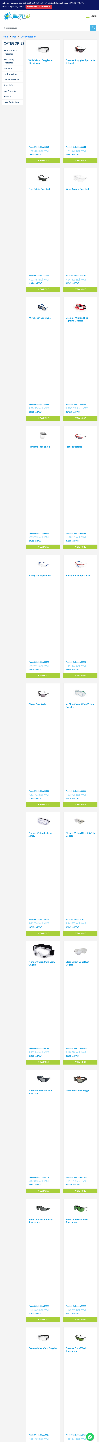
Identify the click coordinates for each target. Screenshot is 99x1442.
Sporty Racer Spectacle (78, 575)
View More (43, 161)
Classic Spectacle (37, 704)
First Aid (7, 97)
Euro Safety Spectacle (39, 189)
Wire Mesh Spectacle (39, 318)
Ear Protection (10, 74)
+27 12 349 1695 (76, 3)
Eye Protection (28, 37)
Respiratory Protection (9, 61)
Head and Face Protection (10, 52)
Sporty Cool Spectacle (39, 575)
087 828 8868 (25, 3)
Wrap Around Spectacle (78, 189)
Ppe (14, 37)
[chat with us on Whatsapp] (90, 1437)
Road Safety (9, 85)
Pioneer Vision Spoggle (77, 1091)
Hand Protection (11, 80)
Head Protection (11, 102)
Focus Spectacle (74, 447)
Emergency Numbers (38, 7)
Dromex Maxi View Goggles (42, 1348)
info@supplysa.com (15, 7)
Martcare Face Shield (39, 447)
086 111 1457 (40, 3)
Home (5, 37)
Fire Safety (9, 68)
